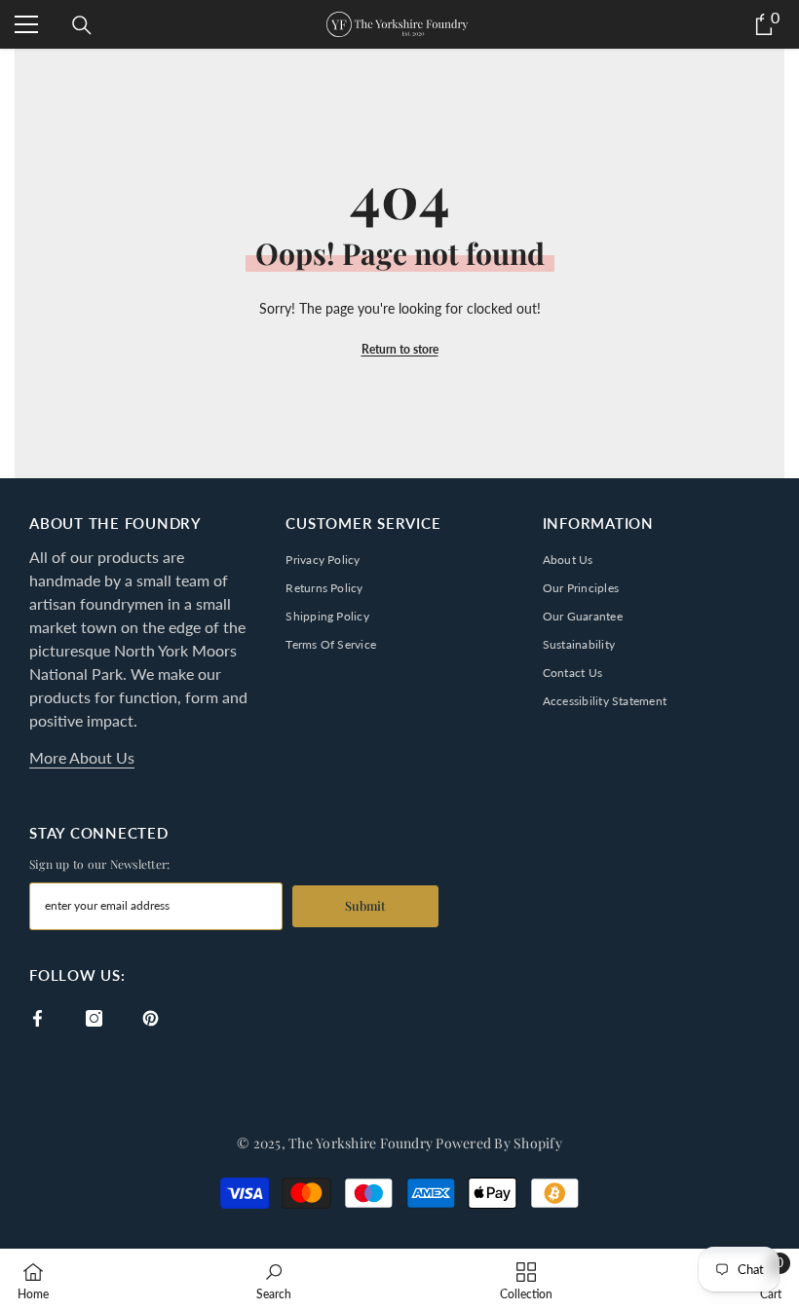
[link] (273, 1280)
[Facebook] (37, 1018)
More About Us (81, 757)
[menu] (26, 24)
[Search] (82, 25)
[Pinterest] (150, 1018)
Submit (365, 905)
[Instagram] (94, 1018)
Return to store (399, 349)
